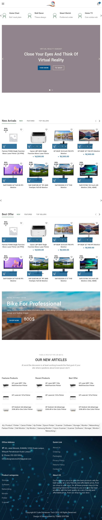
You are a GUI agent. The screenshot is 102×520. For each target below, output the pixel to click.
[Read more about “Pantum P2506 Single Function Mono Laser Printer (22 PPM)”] (9, 146)
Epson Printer (48, 425)
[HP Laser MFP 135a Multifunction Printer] (6, 386)
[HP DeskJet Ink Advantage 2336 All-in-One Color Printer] (6, 410)
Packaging (57, 456)
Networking (94, 425)
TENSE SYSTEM (62, 516)
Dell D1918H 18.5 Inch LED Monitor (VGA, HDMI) (88, 186)
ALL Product (7, 425)
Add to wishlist (21, 129)
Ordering (56, 452)
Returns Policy (59, 465)
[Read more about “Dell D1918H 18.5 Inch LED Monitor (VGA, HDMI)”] (84, 180)
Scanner (59, 425)
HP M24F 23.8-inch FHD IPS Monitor (64, 152)
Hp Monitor (31, 428)
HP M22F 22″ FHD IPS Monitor (89, 151)
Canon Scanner (59, 428)
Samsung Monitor (44, 428)
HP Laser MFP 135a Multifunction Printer (19, 384)
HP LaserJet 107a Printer (21, 395)
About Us (56, 447)
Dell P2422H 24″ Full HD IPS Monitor (13, 186)
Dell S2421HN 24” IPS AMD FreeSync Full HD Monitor (38, 186)
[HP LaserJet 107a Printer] (6, 398)
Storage (76, 425)
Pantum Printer (8, 428)
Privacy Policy (58, 460)
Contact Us (57, 469)
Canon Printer (26, 425)
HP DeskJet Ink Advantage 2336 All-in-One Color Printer (22, 408)
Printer (16, 425)
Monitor (84, 425)
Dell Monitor (20, 428)
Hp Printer (37, 425)
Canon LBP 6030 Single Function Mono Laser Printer (38, 152)
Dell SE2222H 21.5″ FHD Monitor (63, 186)
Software (68, 425)
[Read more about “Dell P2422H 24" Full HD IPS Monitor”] (9, 180)
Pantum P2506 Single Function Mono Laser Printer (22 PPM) (13, 152)
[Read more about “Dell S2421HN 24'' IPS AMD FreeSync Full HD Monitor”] (34, 180)
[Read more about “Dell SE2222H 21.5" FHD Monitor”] (59, 180)
